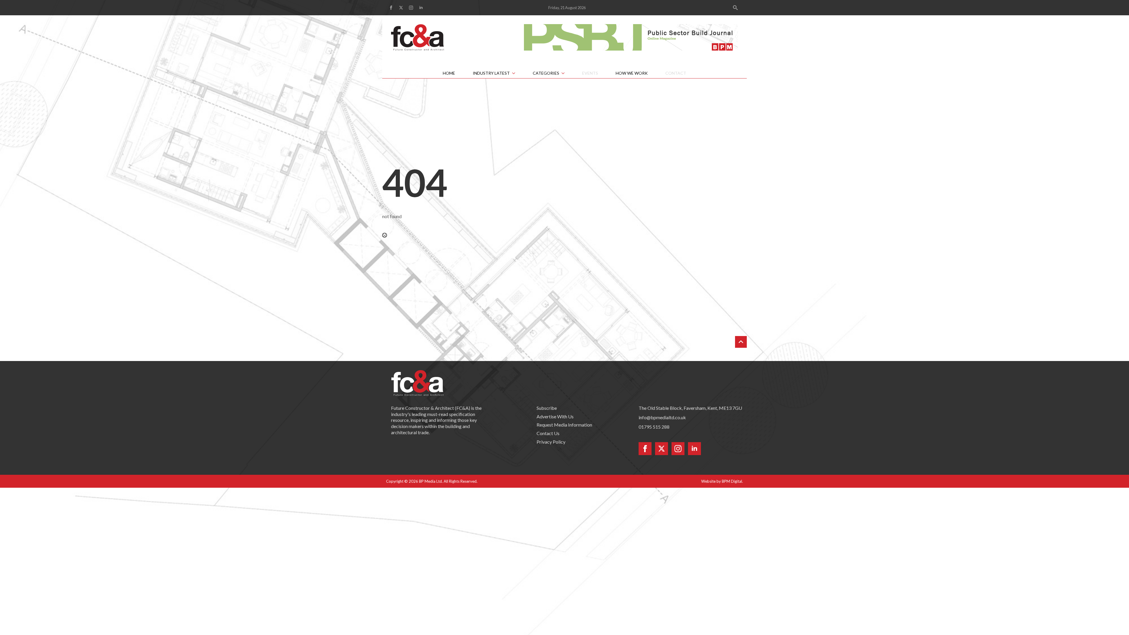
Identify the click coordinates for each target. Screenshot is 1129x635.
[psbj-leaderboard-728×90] (631, 36)
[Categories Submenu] (566, 73)
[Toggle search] (735, 7)
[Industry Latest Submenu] (517, 73)
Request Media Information (564, 424)
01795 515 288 (654, 427)
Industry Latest (491, 73)
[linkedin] (421, 8)
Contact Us (548, 433)
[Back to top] (741, 342)
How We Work (632, 73)
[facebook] (391, 8)
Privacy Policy (551, 441)
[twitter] (401, 8)
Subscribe (547, 408)
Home (449, 73)
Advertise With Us (555, 416)
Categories (546, 73)
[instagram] (411, 8)
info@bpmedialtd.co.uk (662, 417)
